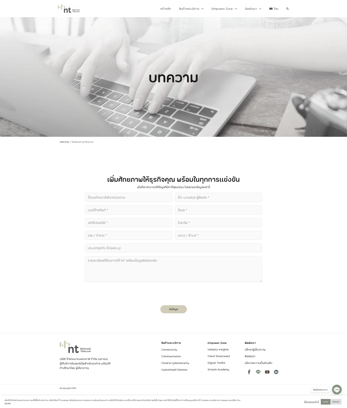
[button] (201, 8)
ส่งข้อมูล (173, 309)
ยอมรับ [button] (325, 401)
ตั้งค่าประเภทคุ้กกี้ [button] (311, 401)
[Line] (337, 389)
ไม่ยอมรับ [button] (336, 401)
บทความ (64, 142)
